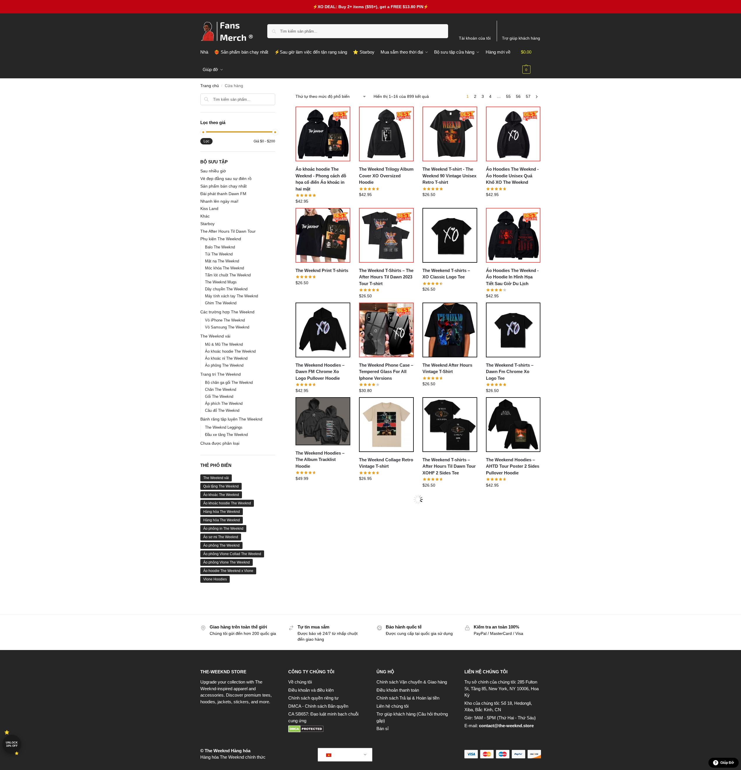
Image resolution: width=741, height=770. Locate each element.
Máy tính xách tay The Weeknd (231, 296)
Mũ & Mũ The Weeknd (224, 344)
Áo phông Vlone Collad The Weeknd (232, 554)
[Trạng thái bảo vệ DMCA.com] (326, 728)
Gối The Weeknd (219, 396)
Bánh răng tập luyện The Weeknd (231, 419)
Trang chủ (209, 86)
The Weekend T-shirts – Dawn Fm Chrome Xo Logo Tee (509, 372)
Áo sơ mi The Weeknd (220, 537)
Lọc (206, 141)
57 (528, 96)
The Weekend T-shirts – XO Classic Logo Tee (446, 274)
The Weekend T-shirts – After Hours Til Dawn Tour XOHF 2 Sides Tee (449, 466)
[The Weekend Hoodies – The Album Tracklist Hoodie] (323, 421)
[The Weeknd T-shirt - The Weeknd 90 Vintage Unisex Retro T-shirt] (450, 134)
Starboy (207, 223)
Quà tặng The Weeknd (221, 486)
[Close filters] (277, 97)
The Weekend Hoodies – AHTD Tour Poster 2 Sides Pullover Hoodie (512, 466)
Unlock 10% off (12, 744)
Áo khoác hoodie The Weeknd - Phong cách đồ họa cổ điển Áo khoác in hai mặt (321, 179)
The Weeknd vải (215, 336)
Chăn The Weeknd (220, 389)
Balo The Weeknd (220, 247)
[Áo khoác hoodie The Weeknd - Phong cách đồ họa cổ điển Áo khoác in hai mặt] (323, 134)
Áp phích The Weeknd (224, 403)
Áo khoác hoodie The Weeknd (230, 351)
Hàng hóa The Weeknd (221, 512)
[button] (531, 60)
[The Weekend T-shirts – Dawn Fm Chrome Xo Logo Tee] (513, 330)
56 (518, 96)
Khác (205, 216)
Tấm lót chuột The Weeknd (228, 275)
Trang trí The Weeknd (220, 374)
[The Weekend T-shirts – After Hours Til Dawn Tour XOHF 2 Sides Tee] (450, 424)
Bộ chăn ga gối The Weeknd (229, 382)
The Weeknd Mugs (221, 282)
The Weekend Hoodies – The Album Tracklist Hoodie (320, 460)
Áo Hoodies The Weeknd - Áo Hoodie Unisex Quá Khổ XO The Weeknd (512, 176)
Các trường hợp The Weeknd (227, 312)
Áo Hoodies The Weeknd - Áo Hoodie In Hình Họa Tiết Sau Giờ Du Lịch (512, 277)
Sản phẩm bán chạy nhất (223, 186)
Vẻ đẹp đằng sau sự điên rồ (226, 178)
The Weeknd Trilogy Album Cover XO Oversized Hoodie (386, 176)
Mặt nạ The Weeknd (222, 261)
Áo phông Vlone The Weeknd (226, 562)
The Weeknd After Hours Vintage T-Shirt (447, 368)
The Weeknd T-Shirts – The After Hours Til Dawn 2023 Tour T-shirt (386, 277)
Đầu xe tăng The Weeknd (226, 434)
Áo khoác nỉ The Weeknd (226, 358)
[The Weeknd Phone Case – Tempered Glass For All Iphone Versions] (386, 330)
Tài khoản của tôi (475, 38)
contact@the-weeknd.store (506, 725)
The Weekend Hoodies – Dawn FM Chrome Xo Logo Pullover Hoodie (320, 372)
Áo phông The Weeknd (224, 365)
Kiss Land (209, 208)
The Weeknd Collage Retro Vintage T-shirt (386, 463)
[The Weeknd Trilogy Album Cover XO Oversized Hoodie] (386, 134)
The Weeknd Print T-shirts (322, 270)
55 (508, 96)
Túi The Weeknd (219, 254)
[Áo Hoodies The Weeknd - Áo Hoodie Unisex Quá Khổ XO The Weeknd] (513, 134)
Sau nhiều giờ (213, 171)
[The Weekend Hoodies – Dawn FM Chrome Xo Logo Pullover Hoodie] (323, 330)
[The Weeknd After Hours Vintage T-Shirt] (450, 330)
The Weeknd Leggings (224, 427)
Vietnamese (345, 754)
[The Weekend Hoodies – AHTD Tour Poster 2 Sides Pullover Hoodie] (513, 424)
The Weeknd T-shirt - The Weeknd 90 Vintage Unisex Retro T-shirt (449, 176)
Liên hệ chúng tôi (392, 706)
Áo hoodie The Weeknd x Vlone (228, 571)
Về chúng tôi (300, 681)
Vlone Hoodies (215, 579)
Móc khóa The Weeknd (224, 268)
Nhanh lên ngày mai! (219, 201)
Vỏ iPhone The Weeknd (225, 320)
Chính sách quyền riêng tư (313, 697)
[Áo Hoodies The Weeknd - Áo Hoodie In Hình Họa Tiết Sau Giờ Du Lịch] (513, 235)
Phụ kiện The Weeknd (220, 238)
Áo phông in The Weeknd (223, 529)
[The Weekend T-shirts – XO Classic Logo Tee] (450, 235)
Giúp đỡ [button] (727, 763)
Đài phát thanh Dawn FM (223, 193)
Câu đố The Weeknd (222, 410)
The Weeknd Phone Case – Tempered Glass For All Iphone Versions (386, 372)
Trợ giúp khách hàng (521, 38)
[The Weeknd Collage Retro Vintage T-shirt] (386, 424)
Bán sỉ (382, 728)
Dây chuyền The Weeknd (226, 289)
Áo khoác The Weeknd (221, 495)
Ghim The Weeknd (220, 303)
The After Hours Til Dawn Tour (228, 231)
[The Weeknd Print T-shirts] (323, 235)
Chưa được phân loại (219, 443)
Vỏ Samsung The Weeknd (227, 327)
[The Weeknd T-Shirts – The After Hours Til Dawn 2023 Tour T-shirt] (386, 235)
